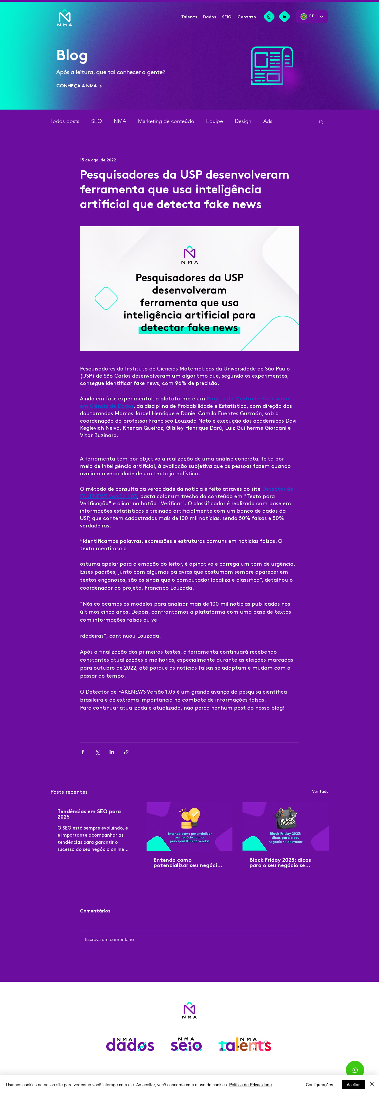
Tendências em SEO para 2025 (89, 814)
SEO (96, 121)
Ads (267, 121)
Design (243, 121)
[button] (321, 121)
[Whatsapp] (355, 1070)
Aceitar (353, 1084)
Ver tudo (320, 791)
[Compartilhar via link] (126, 752)
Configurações (319, 1084)
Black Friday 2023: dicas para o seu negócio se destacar (280, 863)
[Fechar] (371, 1084)
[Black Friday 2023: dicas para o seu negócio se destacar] (286, 826)
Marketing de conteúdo (166, 121)
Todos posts (64, 121)
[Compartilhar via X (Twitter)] (97, 752)
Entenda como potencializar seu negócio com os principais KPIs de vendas (187, 863)
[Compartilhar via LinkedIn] (112, 752)
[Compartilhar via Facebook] (83, 752)
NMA (120, 121)
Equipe (214, 121)
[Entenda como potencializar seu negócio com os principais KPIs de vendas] (190, 826)
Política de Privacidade (250, 1084)
